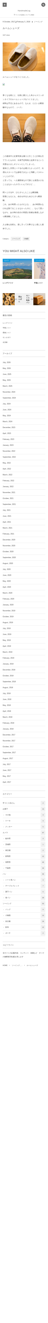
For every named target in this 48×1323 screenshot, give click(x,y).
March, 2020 (7, 593)
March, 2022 (7, 475)
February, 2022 (8, 481)
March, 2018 (7, 717)
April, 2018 (7, 711)
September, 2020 (9, 557)
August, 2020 (8, 563)
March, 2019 (7, 652)
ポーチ (24, 933)
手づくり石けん (23, 803)
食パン (24, 898)
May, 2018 (7, 705)
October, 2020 (8, 552)
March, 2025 (7, 386)
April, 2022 (7, 469)
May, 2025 (7, 380)
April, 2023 (7, 433)
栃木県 (24, 839)
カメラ (6, 260)
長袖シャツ (7, 333)
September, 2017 (9, 753)
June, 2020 (7, 575)
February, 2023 (8, 439)
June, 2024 (7, 410)
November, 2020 (9, 546)
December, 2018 (9, 670)
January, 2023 (8, 445)
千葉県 (24, 868)
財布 (24, 927)
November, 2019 (9, 611)
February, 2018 (8, 723)
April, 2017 (7, 782)
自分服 (24, 921)
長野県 (24, 862)
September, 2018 (9, 682)
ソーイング (38, 22)
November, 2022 (9, 451)
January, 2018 (8, 729)
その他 (24, 815)
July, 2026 (7, 362)
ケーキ (24, 821)
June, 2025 (7, 374)
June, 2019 (7, 634)
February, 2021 (8, 534)
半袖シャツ (7, 328)
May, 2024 (7, 416)
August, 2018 (8, 688)
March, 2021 (7, 528)
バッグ (24, 909)
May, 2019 (7, 640)
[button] (43, 5)
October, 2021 (8, 498)
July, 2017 (7, 764)
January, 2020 (8, 605)
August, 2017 (8, 758)
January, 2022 (8, 487)
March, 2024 (7, 422)
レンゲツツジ (8, 283)
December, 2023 (9, 427)
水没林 (5, 342)
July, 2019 (7, 628)
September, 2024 (9, 398)
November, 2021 (9, 492)
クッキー (24, 827)
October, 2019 (8, 617)
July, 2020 (7, 569)
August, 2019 (8, 622)
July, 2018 (7, 693)
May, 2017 (7, 776)
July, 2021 (7, 510)
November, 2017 (9, 741)
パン (23, 874)
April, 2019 (7, 646)
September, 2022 (9, 457)
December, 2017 (9, 735)
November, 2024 (9, 392)
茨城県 (24, 844)
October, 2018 (8, 676)
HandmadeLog (24, 11)
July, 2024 (7, 404)
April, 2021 (7, 522)
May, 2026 (7, 368)
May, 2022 (7, 463)
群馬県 (24, 856)
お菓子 (23, 809)
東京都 (24, 850)
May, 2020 (7, 581)
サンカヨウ (7, 337)
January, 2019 (8, 664)
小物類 (26, 239)
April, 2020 (7, 587)
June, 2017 (7, 770)
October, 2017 (8, 747)
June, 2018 (7, 699)
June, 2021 (7, 516)
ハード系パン (24, 880)
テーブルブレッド (24, 886)
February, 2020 (8, 599)
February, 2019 (8, 658)
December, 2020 (9, 540)
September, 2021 (9, 504)
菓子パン (24, 892)
